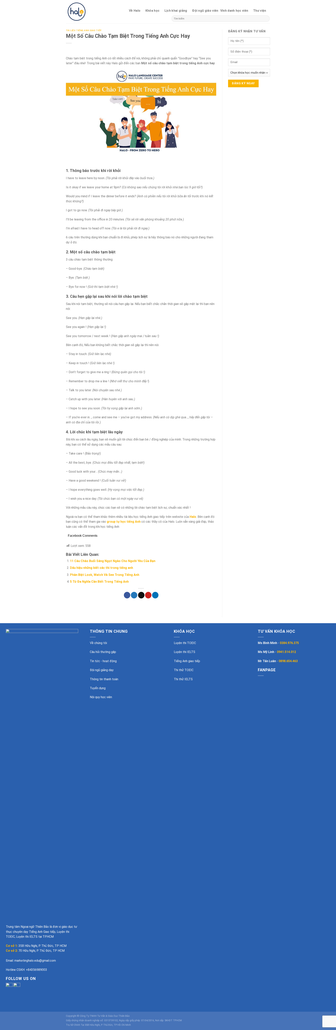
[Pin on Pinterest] (148, 595)
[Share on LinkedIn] (155, 595)
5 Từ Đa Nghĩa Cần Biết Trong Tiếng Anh (99, 581)
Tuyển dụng (98, 688)
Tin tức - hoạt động (103, 661)
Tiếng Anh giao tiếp (187, 661)
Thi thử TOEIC (183, 670)
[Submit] (266, 18)
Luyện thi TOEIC (185, 643)
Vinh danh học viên (234, 10)
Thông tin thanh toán (104, 679)
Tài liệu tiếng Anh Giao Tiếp (84, 30)
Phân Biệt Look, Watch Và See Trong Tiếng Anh (104, 575)
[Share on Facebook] (127, 595)
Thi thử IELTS (183, 679)
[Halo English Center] (83, 12)
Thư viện (259, 10)
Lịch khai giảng (175, 10)
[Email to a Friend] (141, 595)
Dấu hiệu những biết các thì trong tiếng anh (101, 568)
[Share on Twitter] (134, 595)
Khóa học (152, 10)
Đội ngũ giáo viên (205, 10)
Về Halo (134, 10)
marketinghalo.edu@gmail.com (35, 960)
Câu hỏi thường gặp (103, 652)
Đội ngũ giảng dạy (102, 670)
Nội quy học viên (101, 697)
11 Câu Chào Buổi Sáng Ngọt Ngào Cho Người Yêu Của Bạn (112, 561)
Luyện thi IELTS (184, 652)
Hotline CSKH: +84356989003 (26, 970)
